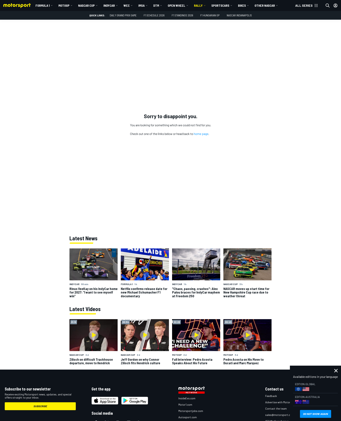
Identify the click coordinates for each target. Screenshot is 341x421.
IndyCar (109, 5)
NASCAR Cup (86, 5)
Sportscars (220, 5)
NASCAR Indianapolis (239, 15)
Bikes (242, 5)
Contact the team (276, 408)
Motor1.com (185, 404)
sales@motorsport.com (279, 414)
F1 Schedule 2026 (154, 15)
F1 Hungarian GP (210, 15)
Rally (198, 5)
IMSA (141, 5)
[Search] (328, 5)
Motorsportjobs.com (190, 411)
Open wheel (176, 5)
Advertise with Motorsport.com (284, 402)
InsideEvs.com (186, 398)
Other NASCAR (265, 5)
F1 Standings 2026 (182, 15)
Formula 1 (43, 5)
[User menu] (335, 5)
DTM (156, 5)
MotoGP (63, 5)
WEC (127, 5)
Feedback (271, 396)
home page (201, 134)
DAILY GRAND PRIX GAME (123, 15)
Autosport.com (187, 417)
